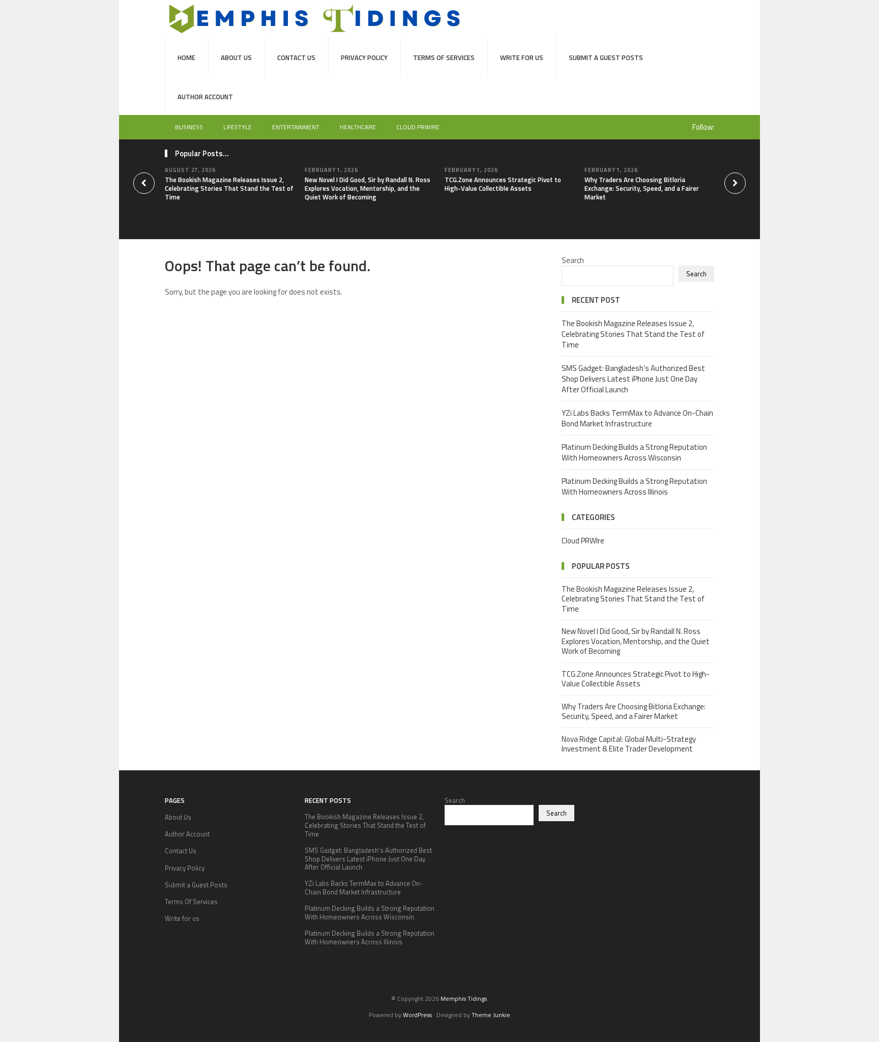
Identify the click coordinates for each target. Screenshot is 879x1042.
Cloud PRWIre (418, 127)
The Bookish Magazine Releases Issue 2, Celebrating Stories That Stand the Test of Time (229, 188)
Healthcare (358, 127)
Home (186, 57)
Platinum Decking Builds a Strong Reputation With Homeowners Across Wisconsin (634, 452)
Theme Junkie (491, 1015)
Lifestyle (237, 127)
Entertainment (295, 127)
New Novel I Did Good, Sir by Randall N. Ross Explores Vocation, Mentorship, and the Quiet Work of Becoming (367, 188)
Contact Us (296, 57)
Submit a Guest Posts (606, 57)
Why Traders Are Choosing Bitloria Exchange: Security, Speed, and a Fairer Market (641, 188)
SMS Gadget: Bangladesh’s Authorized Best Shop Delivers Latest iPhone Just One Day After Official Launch (633, 378)
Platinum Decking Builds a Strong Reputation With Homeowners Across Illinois (634, 486)
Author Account (205, 97)
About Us (236, 57)
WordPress (417, 1015)
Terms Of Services (444, 57)
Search (573, 260)
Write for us (521, 57)
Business (189, 127)
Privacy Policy (364, 57)
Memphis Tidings (464, 998)
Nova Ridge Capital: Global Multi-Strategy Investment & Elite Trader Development (629, 744)
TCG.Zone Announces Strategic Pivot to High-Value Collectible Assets (503, 184)
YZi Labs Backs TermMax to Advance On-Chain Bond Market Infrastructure (637, 418)
